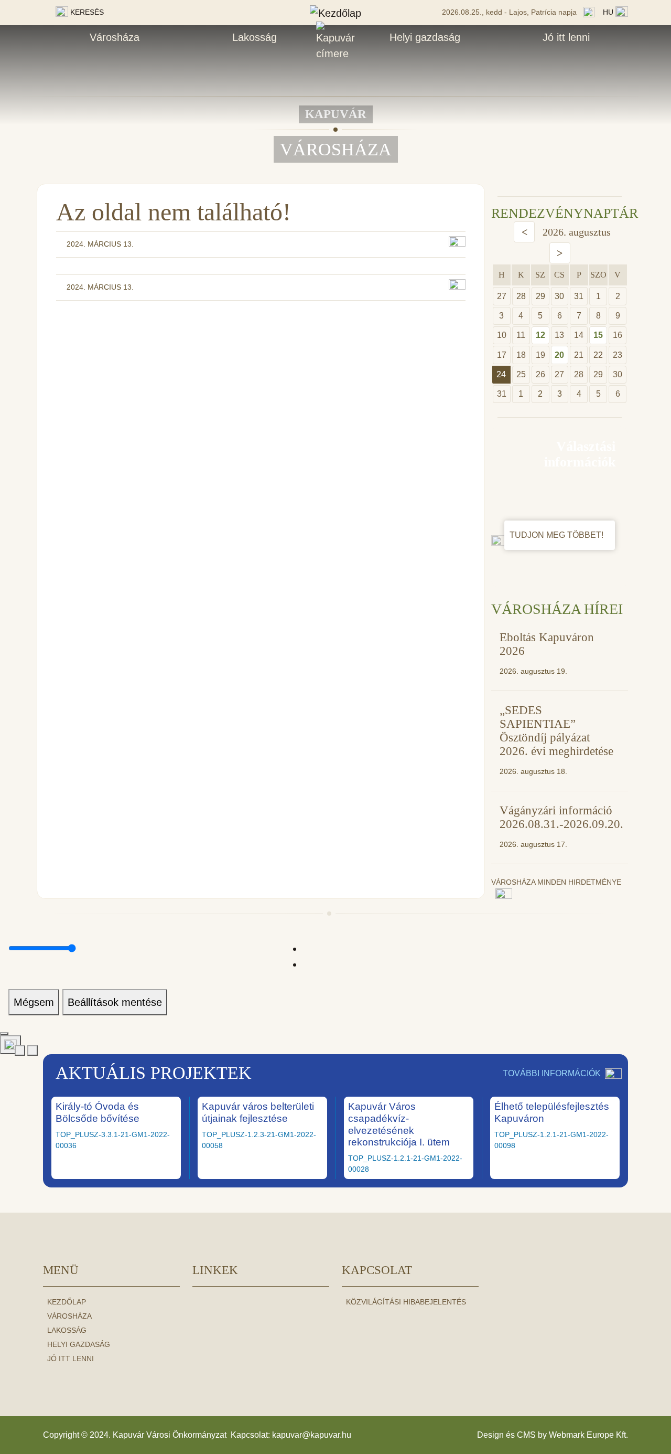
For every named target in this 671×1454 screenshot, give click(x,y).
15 (598, 335)
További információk (552, 1073)
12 (540, 335)
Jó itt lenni (566, 37)
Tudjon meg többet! (557, 534)
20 (559, 355)
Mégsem (34, 1002)
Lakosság (254, 37)
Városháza (114, 37)
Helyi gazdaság (424, 37)
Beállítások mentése (115, 1002)
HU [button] (609, 12)
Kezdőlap (66, 1302)
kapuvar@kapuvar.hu (311, 1434)
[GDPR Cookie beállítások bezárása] (4, 1033)
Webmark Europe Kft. (588, 1434)
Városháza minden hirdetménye (556, 882)
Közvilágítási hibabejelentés (406, 1302)
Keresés (86, 12)
